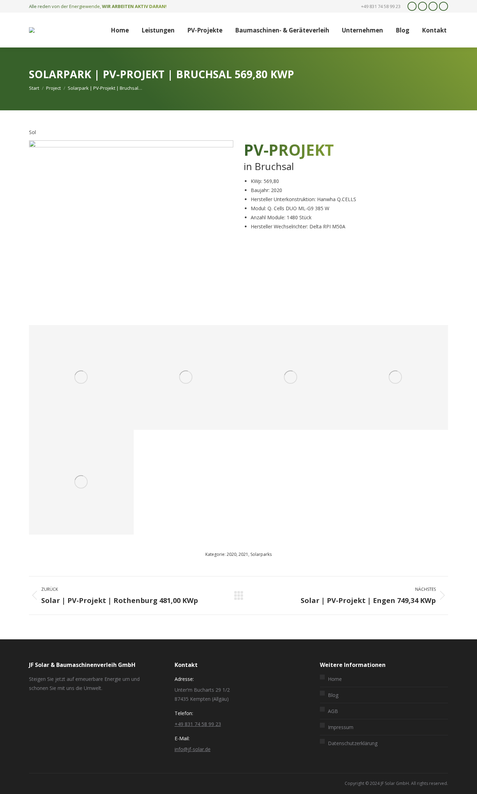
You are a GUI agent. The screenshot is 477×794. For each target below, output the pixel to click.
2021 (243, 554)
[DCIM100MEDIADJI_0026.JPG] (291, 377)
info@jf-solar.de (193, 749)
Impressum (340, 727)
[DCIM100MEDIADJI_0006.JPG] (81, 377)
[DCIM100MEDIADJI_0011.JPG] (186, 377)
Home (335, 679)
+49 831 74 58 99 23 (198, 724)
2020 (231, 554)
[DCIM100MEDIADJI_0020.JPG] (395, 377)
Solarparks (261, 554)
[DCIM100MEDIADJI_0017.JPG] (81, 482)
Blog (333, 695)
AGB (333, 711)
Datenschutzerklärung (352, 743)
